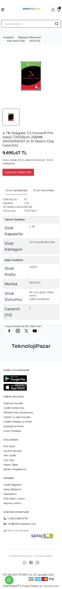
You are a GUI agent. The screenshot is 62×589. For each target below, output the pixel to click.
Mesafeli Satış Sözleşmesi (18, 412)
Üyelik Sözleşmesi (13, 407)
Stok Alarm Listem (14, 498)
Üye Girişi (8, 460)
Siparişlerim (10, 494)
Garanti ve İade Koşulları (17, 417)
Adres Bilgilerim (12, 489)
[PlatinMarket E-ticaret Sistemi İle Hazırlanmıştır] (16, 579)
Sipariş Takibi (10, 464)
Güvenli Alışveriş (12, 450)
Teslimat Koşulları (13, 403)
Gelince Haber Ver (18, 172)
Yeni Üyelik (9, 455)
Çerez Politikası (12, 430)
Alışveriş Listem (12, 503)
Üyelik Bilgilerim (12, 484)
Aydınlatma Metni (13, 426)
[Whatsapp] (9, 580)
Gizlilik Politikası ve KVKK (17, 421)
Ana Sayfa (9, 446)
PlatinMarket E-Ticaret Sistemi (21, 586)
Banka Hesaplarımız (14, 469)
